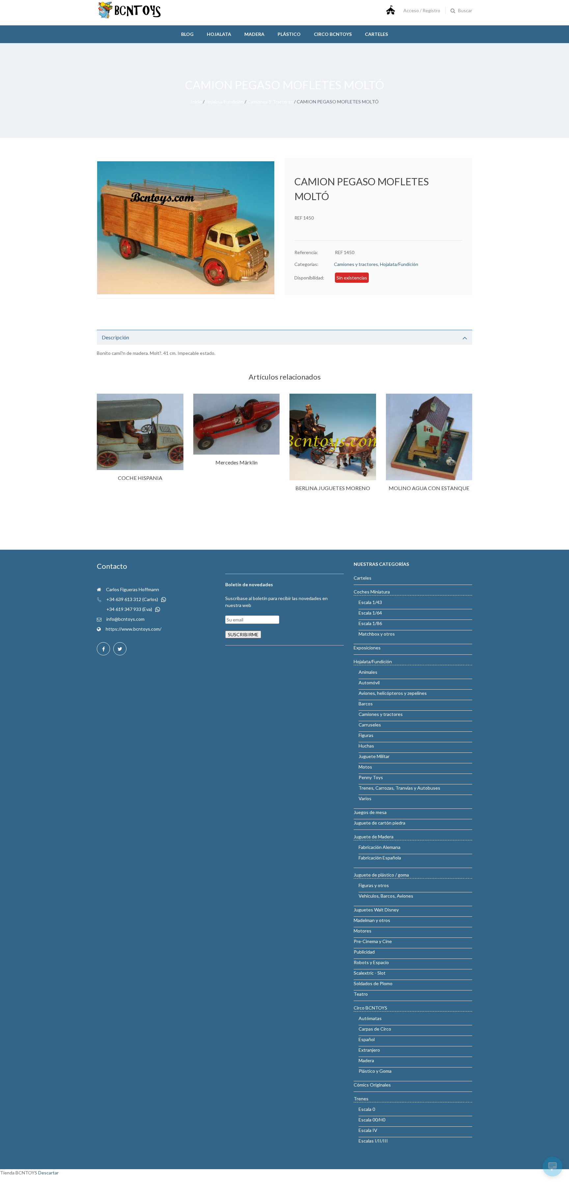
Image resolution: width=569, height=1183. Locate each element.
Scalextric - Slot (370, 973)
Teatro (361, 994)
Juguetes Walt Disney (376, 909)
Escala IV (368, 1130)
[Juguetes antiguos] (130, 17)
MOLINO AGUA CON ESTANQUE (429, 488)
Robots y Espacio (371, 962)
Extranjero (369, 1050)
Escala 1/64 (370, 613)
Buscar (465, 10)
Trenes (361, 1098)
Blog (187, 34)
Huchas (366, 746)
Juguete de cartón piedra (379, 823)
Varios (365, 798)
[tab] (284, 337)
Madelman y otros (372, 920)
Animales (368, 672)
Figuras (366, 735)
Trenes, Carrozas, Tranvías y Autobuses (399, 788)
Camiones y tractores (270, 101)
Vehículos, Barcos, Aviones (386, 896)
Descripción (115, 337)
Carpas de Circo (375, 1029)
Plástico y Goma (375, 1071)
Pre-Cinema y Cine (373, 941)
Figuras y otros (374, 885)
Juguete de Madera (373, 836)
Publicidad (364, 952)
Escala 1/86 (370, 623)
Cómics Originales (372, 1085)
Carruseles (370, 724)
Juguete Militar (374, 756)
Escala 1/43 (370, 602)
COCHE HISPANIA (140, 478)
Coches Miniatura (372, 591)
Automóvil (369, 682)
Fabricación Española (380, 857)
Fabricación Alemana (379, 847)
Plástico (289, 34)
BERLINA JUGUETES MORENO (332, 488)
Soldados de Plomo (373, 983)
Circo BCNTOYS (370, 1008)
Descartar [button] (48, 1172)
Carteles (376, 34)
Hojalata (219, 34)
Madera (254, 34)
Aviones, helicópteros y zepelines (393, 693)
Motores (362, 930)
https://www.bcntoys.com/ (133, 629)
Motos (365, 767)
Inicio (196, 101)
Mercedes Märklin (236, 462)
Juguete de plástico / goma (381, 875)
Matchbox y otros (377, 634)
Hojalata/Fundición (224, 101)
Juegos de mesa (370, 812)
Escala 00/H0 (372, 1119)
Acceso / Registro (421, 10)
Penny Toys (371, 777)
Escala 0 (367, 1109)
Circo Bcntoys (333, 34)
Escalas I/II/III (373, 1141)
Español (367, 1039)
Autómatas (370, 1018)
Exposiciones (367, 647)
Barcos (366, 703)
